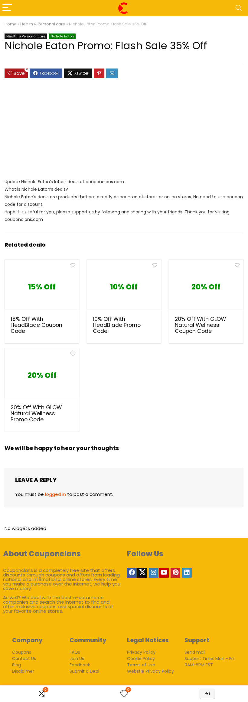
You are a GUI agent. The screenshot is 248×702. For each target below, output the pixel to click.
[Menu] (7, 8)
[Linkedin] (187, 573)
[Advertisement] (124, 131)
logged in (55, 494)
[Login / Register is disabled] (207, 694)
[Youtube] (164, 573)
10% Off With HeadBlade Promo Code (117, 325)
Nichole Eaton (62, 36)
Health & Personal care (42, 24)
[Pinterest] (175, 573)
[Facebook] (132, 573)
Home (11, 24)
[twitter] (142, 573)
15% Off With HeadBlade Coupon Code (36, 325)
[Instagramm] (153, 573)
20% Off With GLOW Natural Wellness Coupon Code (200, 325)
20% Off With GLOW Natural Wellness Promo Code (36, 413)
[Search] (238, 8)
